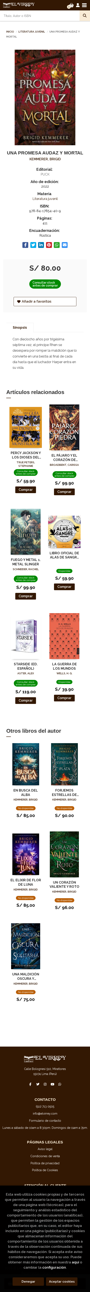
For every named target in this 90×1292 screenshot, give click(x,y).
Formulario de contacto (45, 1120)
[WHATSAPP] (60, 1084)
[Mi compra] (71, 5)
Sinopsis (20, 328)
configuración (54, 1267)
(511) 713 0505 (45, 1106)
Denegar (28, 1281)
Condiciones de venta (45, 1156)
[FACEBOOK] (30, 1084)
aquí (75, 1262)
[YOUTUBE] (52, 1084)
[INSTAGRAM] (45, 1084)
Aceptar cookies (62, 1281)
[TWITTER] (38, 1084)
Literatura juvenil (32, 31)
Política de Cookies (45, 1170)
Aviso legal (45, 1149)
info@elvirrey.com (45, 1113)
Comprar (26, 490)
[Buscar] (85, 15)
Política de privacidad (45, 1163)
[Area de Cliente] (78, 5)
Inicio (10, 31)
